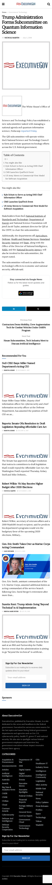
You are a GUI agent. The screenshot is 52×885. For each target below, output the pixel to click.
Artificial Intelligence (7, 774)
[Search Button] (48, 4)
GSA (37, 759)
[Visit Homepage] (26, 4)
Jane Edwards (9, 551)
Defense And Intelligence (7, 819)
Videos (38, 821)
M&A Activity (41, 785)
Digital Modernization (25, 774)
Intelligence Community (41, 776)
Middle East (41, 788)
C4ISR (4, 793)
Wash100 (39, 825)
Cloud (4, 804)
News (38, 798)
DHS (21, 766)
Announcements (9, 766)
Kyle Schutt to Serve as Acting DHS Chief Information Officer (24, 167)
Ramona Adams (9, 370)
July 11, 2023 (21, 551)
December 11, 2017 (23, 370)
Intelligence (41, 771)
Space (38, 813)
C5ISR (4, 797)
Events (22, 779)
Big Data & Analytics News (8, 788)
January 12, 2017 (23, 430)
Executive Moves (23, 784)
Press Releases (42, 806)
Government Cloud (24, 820)
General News (25, 812)
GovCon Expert (25, 816)
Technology (41, 817)
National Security (39, 793)
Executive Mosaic (20, 876)
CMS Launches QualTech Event (19, 172)
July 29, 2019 (25, 611)
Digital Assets (24, 769)
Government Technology (18, 12)
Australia (5, 779)
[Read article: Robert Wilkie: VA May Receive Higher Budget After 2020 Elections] (26, 506)
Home (4, 12)
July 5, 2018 (27, 38)
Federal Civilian (26, 796)
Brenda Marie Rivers (11, 611)
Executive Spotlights (23, 790)
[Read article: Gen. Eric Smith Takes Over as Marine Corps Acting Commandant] (26, 566)
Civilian (5, 801)
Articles (5, 769)
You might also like (13, 162)
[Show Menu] (3, 4)
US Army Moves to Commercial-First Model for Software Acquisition (25, 177)
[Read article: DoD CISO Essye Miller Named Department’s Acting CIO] (26, 385)
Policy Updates (42, 802)
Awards (5, 783)
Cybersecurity (8, 814)
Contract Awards (6, 809)
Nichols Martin (12, 38)
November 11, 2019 (24, 491)
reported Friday (29, 131)
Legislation (40, 781)
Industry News (42, 767)
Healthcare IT (42, 763)
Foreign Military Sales (26, 807)
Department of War (25, 760)
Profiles (39, 810)
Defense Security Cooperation (7, 827)
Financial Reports (23, 800)
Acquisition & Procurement (7, 760)
